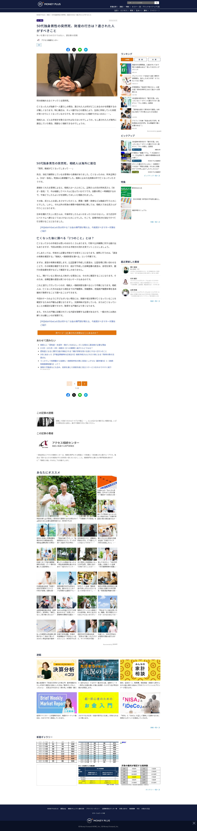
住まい (138, 10)
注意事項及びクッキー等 (109, 809)
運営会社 (63, 809)
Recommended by (107, 644)
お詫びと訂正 (145, 809)
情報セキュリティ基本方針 (76, 809)
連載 (121, 6)
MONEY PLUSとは (52, 809)
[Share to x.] (74, 50)
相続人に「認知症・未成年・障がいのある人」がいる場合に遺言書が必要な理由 (73, 344)
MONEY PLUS (41, 15)
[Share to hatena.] (86, 50)
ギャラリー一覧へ (152, 790)
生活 (116, 10)
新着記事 (113, 6)
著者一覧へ (154, 301)
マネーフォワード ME (98, 813)
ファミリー (154, 10)
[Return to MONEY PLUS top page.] (49, 4)
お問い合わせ (123, 809)
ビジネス (124, 10)
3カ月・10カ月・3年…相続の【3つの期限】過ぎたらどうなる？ (66, 348)
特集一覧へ (154, 222)
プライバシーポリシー (93, 809)
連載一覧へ (154, 727)
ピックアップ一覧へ (151, 176)
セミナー (136, 6)
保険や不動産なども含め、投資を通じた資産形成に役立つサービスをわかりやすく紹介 (75, 367)
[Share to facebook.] (68, 50)
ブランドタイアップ (150, 6)
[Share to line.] (80, 50)
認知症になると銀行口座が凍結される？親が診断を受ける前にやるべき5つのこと (73, 351)
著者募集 (132, 809)
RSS (138, 809)
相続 (39, 45)
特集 (127, 6)
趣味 (145, 10)
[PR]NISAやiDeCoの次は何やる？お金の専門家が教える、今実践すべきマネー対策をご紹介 (77, 229)
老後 (131, 10)
